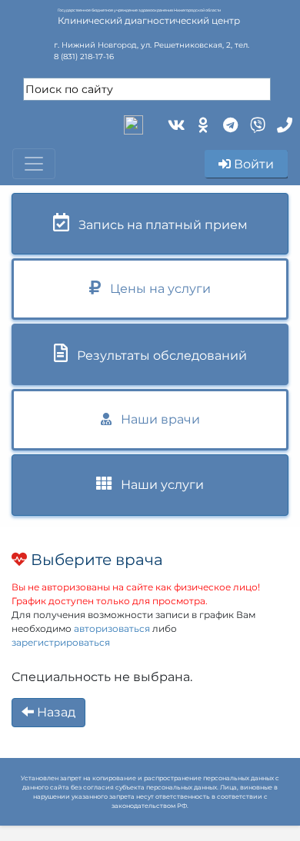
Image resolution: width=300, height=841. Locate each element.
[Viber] (255, 123)
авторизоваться (112, 628)
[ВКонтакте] (175, 123)
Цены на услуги (156, 288)
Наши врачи (156, 419)
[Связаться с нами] (282, 123)
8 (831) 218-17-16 (84, 56)
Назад (54, 712)
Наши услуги (158, 484)
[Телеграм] (228, 123)
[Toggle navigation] (33, 163)
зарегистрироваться (61, 642)
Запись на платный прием (158, 225)
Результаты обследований (157, 355)
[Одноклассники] (202, 123)
